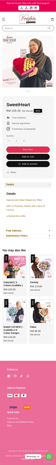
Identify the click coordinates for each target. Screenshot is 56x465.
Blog (9, 425)
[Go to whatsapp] (49, 456)
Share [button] (13, 172)
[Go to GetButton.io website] (49, 462)
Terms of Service (14, 456)
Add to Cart (28, 156)
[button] (3, 19)
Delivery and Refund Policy (20, 422)
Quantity (10, 136)
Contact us (12, 418)
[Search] (49, 28)
